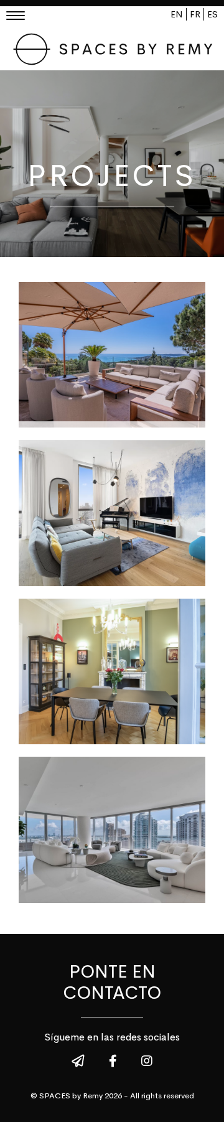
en (176, 14)
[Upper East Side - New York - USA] (112, 513)
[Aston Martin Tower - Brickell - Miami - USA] (112, 829)
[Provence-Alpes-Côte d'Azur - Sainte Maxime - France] (112, 355)
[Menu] (20, 17)
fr (195, 14)
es (212, 14)
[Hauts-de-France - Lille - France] (112, 671)
